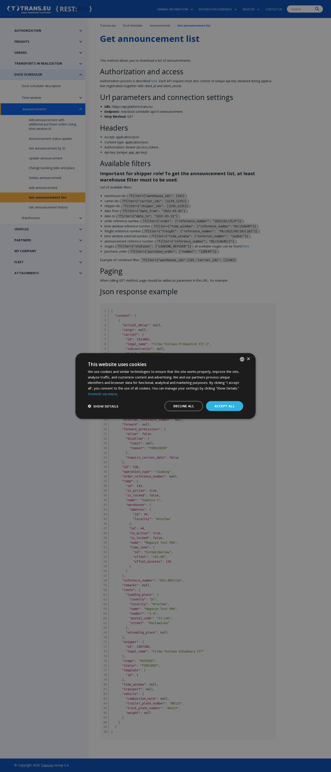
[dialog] (165, 386)
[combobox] (242, 359)
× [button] (248, 359)
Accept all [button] (225, 406)
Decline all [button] (183, 406)
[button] (103, 406)
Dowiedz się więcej (102, 393)
